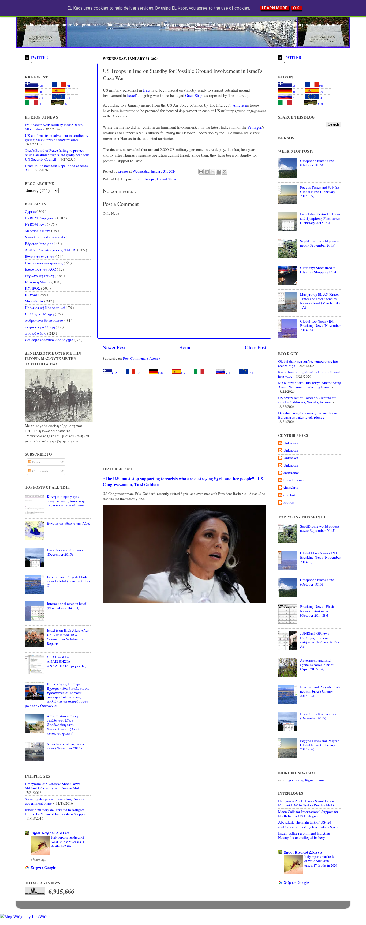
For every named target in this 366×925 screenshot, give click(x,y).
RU (227, 373)
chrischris (290, 487)
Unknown (290, 443)
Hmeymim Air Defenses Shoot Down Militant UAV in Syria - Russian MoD (53, 785)
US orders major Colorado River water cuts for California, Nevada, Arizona (307, 399)
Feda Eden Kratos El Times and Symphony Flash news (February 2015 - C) (320, 218)
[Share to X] (212, 172)
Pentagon (254, 127)
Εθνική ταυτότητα (40, 256)
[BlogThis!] (207, 172)
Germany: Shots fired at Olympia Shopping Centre (319, 269)
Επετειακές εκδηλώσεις (44, 262)
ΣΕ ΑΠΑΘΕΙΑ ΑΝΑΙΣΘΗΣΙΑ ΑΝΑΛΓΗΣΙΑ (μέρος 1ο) (67, 661)
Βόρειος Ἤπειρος (39, 243)
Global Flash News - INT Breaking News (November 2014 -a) (320, 557)
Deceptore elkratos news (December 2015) (65, 552)
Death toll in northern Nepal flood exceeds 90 (56, 167)
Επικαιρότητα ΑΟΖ (41, 269)
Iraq (146, 90)
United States (167, 179)
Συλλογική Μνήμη (40, 314)
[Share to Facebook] (218, 172)
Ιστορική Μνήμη (38, 281)
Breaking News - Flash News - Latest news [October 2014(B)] (317, 610)
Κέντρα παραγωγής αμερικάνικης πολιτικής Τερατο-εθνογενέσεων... (66, 500)
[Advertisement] (184, 420)
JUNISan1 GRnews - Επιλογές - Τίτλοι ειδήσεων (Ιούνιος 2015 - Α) (319, 640)
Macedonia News (38, 230)
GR (114, 373)
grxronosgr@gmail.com (306, 780)
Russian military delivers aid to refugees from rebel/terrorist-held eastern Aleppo (55, 811)
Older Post (255, 347)
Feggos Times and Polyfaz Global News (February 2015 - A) (319, 191)
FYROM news (36, 224)
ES (183, 373)
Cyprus (30, 211)
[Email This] (201, 172)
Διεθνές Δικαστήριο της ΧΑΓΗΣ (51, 250)
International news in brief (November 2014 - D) (66, 605)
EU (250, 373)
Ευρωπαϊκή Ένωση (40, 275)
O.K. (296, 8)
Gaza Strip (193, 95)
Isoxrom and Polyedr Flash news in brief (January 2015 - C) (68, 581)
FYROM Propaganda (41, 217)
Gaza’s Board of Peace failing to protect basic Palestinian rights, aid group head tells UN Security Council (57, 154)
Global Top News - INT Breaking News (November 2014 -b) (320, 325)
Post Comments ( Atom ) (141, 358)
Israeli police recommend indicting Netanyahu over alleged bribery (304, 835)
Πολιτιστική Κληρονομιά (45, 307)
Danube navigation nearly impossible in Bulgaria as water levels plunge (307, 415)
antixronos (291, 473)
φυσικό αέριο (36, 333)
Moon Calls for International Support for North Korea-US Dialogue (308, 813)
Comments (39, 471)
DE (160, 373)
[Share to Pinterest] (224, 172)
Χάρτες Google (43, 867)
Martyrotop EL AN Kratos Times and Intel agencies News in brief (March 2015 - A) (320, 301)
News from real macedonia (45, 237)
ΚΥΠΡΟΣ (33, 288)
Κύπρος (31, 294)
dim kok (289, 495)
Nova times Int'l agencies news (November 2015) (65, 745)
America (239, 105)
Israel (131, 95)
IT (205, 373)
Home (185, 347)
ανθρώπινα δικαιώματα (44, 320)
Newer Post (114, 347)
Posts (35, 462)
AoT (67, 104)
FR (137, 373)
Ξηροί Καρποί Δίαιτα (50, 833)
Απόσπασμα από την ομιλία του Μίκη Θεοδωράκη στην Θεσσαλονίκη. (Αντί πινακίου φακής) (63, 725)
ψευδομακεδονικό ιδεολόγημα (49, 339)
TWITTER (39, 57)
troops (150, 179)
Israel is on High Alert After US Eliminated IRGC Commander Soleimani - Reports (68, 637)
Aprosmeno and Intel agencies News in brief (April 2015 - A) (317, 664)
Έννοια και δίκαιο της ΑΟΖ (68, 523)
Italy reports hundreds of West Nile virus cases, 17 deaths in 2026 (68, 841)
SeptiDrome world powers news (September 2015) (319, 243)
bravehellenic (293, 480)
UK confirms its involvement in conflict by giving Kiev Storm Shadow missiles (56, 137)
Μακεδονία (34, 301)
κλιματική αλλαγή (40, 326)
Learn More (274, 8)
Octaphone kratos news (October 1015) (317, 162)
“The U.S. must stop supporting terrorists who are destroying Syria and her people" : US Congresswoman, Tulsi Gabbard (183, 481)
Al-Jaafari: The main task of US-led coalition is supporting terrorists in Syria (308, 824)
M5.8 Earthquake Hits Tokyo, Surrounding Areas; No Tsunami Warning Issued (309, 384)
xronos (288, 502)
